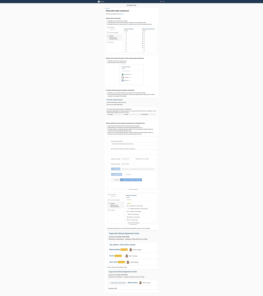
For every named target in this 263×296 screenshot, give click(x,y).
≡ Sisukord (107, 8)
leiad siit (121, 14)
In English (163, 1)
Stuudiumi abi (131, 5)
